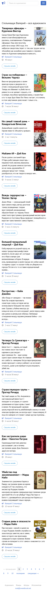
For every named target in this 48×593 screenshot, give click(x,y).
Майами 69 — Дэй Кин (14, 153)
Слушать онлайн (10, 66)
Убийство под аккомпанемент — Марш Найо (15, 474)
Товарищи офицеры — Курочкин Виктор (14, 30)
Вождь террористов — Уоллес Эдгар (14, 197)
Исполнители (36, 585)
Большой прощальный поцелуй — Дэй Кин (14, 243)
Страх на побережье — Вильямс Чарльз (14, 76)
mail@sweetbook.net (23, 588)
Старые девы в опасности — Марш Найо (16, 523)
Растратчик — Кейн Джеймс (12, 292)
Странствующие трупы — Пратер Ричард (15, 391)
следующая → (33, 573)
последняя (20, 573)
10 (12, 573)
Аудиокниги (9, 585)
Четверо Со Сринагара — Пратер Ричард (15, 342)
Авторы (26, 585)
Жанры (18, 585)
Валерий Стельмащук (13, 57)
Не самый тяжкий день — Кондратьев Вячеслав (16, 123)
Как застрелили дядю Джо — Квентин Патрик (14, 438)
